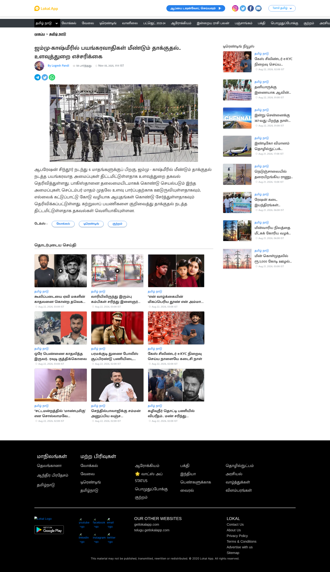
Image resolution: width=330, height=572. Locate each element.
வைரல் (187, 490)
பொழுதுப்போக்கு (151, 489)
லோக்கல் (89, 465)
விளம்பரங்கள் (239, 490)
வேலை (87, 474)
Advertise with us (240, 547)
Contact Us (235, 524)
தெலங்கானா (49, 465)
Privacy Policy (237, 536)
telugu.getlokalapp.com (151, 530)
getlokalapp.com (146, 524)
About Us (234, 530)
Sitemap (233, 553)
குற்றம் (141, 497)
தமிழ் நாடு (44, 23)
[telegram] (38, 79)
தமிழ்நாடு (46, 485)
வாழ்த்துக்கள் (238, 482)
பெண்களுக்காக (195, 482)
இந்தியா (188, 474)
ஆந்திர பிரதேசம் (52, 475)
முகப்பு (39, 34)
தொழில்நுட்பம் (240, 465)
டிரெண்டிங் (90, 482)
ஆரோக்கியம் (147, 465)
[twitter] (45, 79)
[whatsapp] (52, 79)
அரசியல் (234, 474)
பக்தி (184, 465)
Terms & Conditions (241, 541)
